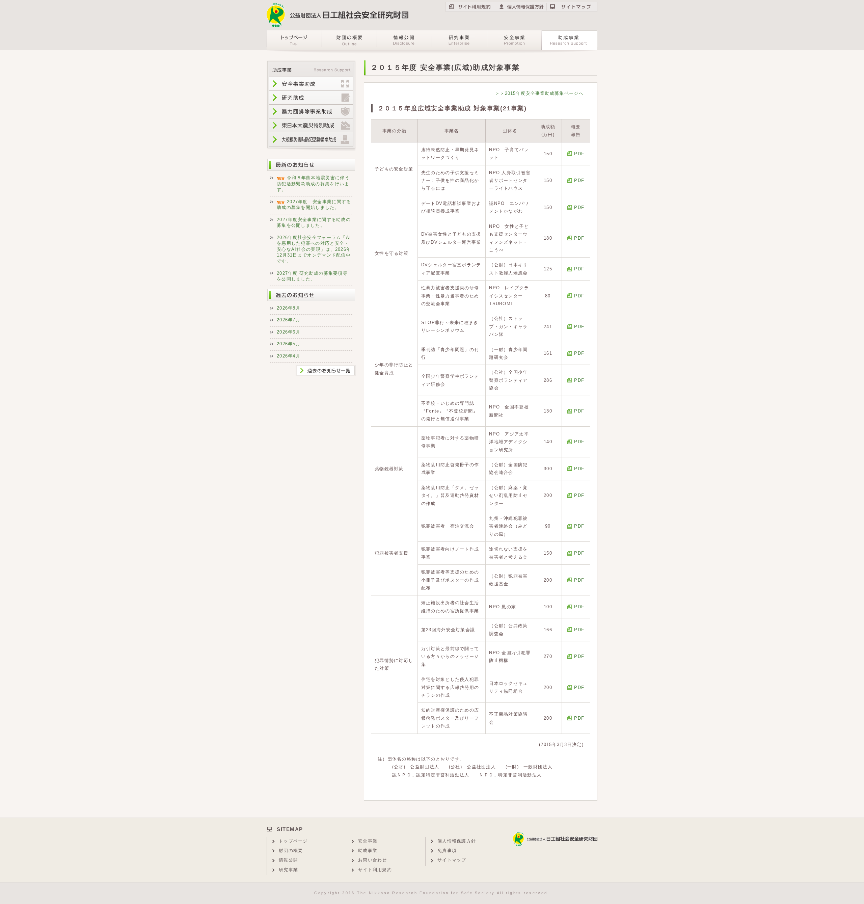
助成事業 (367, 850)
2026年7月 (288, 319)
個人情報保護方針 (456, 841)
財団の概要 (291, 850)
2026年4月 (288, 355)
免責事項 (447, 850)
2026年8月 (288, 308)
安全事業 (367, 841)
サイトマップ (451, 859)
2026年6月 (288, 332)
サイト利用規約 (375, 869)
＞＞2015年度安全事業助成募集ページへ (539, 93)
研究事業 (288, 869)
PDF (579, 153)
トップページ (293, 841)
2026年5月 (288, 343)
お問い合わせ (372, 859)
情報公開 (288, 859)
